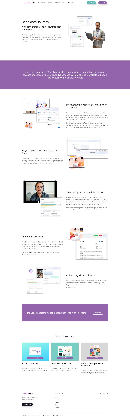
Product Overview (30, 363)
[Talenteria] (29, 2)
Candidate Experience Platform (92, 364)
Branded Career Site (61, 363)
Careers (57, 402)
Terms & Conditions (57, 415)
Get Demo (98, 313)
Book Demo (91, 2)
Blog (56, 397)
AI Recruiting (41, 2)
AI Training (49, 2)
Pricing (64, 2)
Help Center (58, 400)
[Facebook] (100, 394)
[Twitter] (104, 394)
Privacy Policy (46, 415)
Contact (57, 407)
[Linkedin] (107, 394)
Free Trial (102, 2)
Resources (71, 2)
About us (57, 405)
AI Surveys (57, 2)
